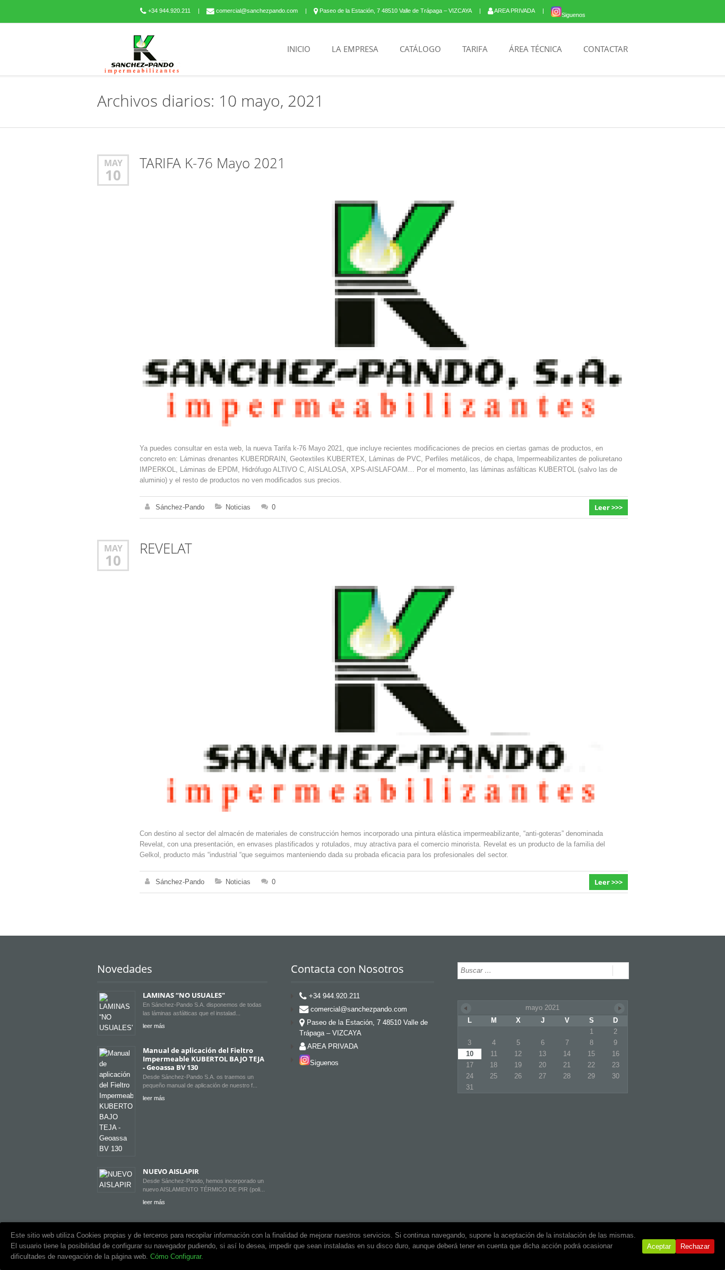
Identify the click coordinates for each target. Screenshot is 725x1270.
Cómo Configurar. (176, 1256)
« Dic (466, 1008)
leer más (154, 1026)
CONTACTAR (605, 49)
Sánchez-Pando (180, 507)
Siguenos (573, 15)
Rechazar (695, 1246)
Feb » (619, 1008)
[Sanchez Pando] (142, 54)
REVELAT (166, 548)
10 (113, 175)
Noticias (238, 507)
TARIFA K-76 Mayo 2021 (213, 163)
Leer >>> (608, 507)
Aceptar (659, 1246)
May (113, 162)
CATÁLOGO (420, 49)
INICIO (298, 49)
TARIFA (475, 49)
